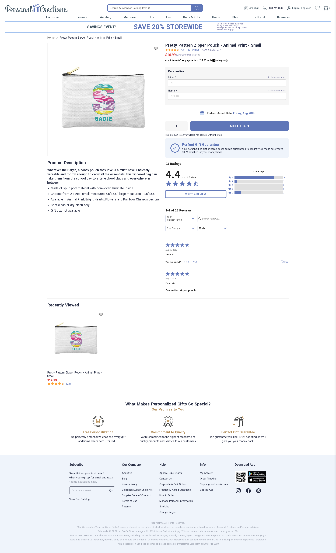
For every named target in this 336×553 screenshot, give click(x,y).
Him (151, 17)
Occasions (80, 17)
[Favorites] (317, 8)
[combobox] (181, 218)
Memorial (130, 17)
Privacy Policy (129, 484)
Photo (236, 17)
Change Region (167, 512)
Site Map (164, 506)
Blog (124, 478)
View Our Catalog (79, 499)
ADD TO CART (240, 126)
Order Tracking (208, 478)
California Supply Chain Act (137, 489)
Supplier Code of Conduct (136, 495)
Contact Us (165, 478)
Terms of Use (129, 501)
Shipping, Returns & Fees (214, 484)
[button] (258, 177)
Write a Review (195, 194)
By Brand (259, 17)
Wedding (105, 17)
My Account (206, 473)
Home (216, 17)
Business (283, 17)
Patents (126, 506)
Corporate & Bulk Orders (173, 484)
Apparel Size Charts (170, 473)
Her (168, 17)
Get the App (207, 489)
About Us (127, 473)
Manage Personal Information (176, 501)
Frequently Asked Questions (175, 489)
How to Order (166, 495)
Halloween (53, 17)
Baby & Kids (191, 17)
